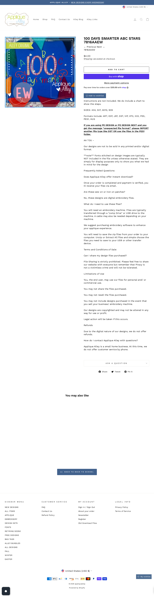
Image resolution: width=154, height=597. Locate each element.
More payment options (116, 83)
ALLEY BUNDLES (12, 543)
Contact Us (64, 19)
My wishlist (145, 577)
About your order (86, 511)
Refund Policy (48, 515)
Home (36, 19)
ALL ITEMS (10, 511)
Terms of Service (123, 511)
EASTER (8, 559)
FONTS (8, 527)
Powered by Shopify (77, 588)
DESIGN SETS (11, 523)
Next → (101, 46)
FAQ (53, 19)
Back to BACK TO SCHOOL (79, 472)
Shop (45, 19)
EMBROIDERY (11, 519)
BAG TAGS (9, 539)
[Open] (6, 591)
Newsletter (83, 515)
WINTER (8, 555)
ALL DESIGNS (11, 547)
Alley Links (92, 19)
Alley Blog (78, 19)
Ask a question (116, 363)
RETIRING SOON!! (13, 531)
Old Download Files (87, 523)
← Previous (90, 46)
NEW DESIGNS (12, 507)
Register (82, 519)
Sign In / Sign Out (86, 507)
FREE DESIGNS (12, 535)
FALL (7, 551)
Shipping (88, 59)
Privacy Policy (121, 507)
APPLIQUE (9, 515)
